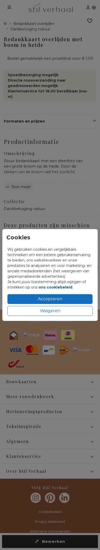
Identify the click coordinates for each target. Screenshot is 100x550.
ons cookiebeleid (55, 287)
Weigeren (50, 310)
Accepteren (50, 298)
